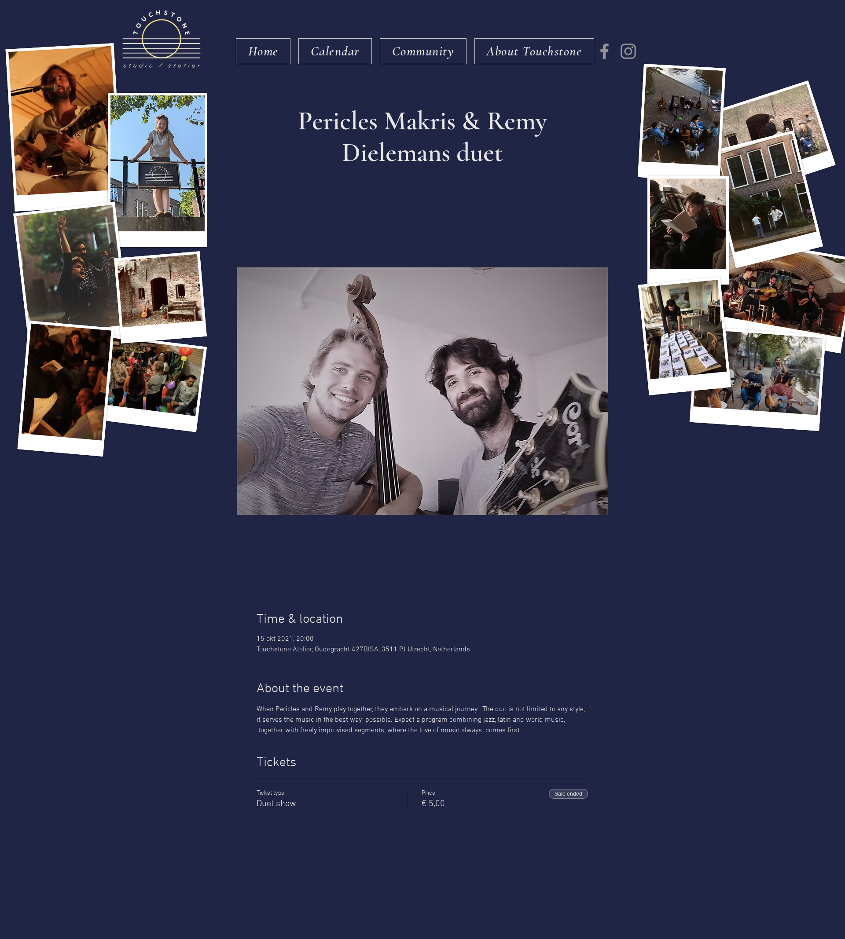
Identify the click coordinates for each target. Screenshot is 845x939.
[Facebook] (604, 51)
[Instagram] (628, 51)
